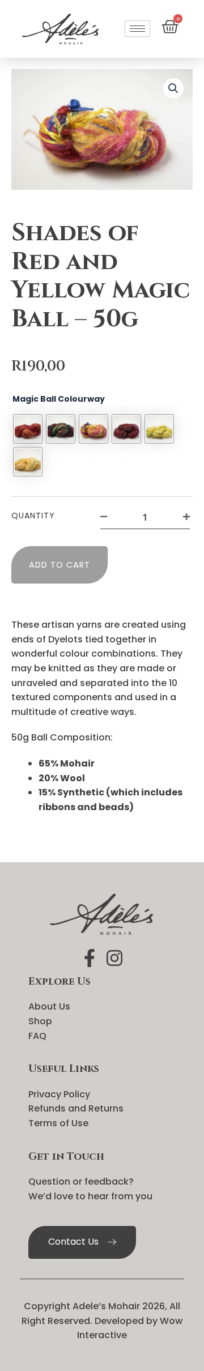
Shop (40, 1021)
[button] (173, 88)
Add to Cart (59, 564)
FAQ (37, 1035)
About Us (49, 1006)
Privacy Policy (59, 1094)
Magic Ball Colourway (58, 399)
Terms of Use (58, 1123)
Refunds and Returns (76, 1108)
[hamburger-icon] (137, 28)
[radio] (28, 429)
